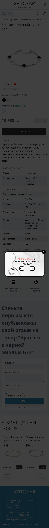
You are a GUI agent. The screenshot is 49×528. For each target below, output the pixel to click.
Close (44, 252)
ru (21, 268)
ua (32, 268)
